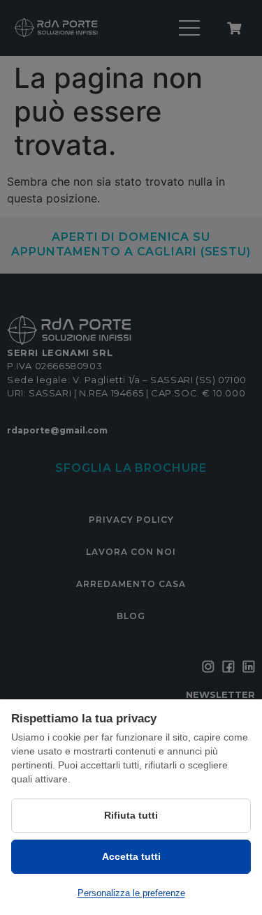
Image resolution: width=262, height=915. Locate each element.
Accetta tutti (131, 856)
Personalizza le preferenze (131, 893)
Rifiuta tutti (131, 815)
